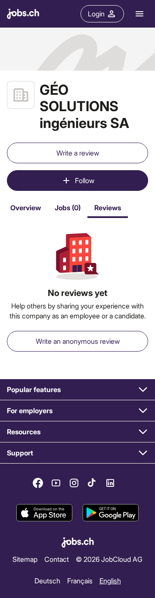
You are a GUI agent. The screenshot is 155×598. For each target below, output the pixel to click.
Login (96, 13)
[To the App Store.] (44, 512)
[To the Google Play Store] (111, 512)
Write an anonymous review (78, 341)
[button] (77, 389)
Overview (25, 207)
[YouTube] (56, 483)
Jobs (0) (68, 207)
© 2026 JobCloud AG (109, 559)
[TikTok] (92, 483)
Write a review (77, 153)
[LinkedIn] (110, 483)
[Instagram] (74, 483)
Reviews (107, 207)
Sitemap (24, 559)
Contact (56, 559)
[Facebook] (37, 483)
